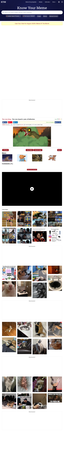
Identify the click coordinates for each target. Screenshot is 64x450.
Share (5, 122)
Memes (45, 16)
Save (10, 122)
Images (39, 16)
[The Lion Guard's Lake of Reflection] (32, 137)
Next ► (59, 150)
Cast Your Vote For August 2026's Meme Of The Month (32, 23)
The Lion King (6, 119)
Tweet (16, 122)
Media (40, 2)
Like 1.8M (58, 122)
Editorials (47, 2)
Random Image (38, 150)
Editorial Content (54, 16)
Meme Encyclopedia (30, 2)
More (54, 2)
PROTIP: (4, 124)
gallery (22, 124)
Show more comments (32, 169)
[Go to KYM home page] (3, 2)
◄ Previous (5, 150)
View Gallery (29, 150)
